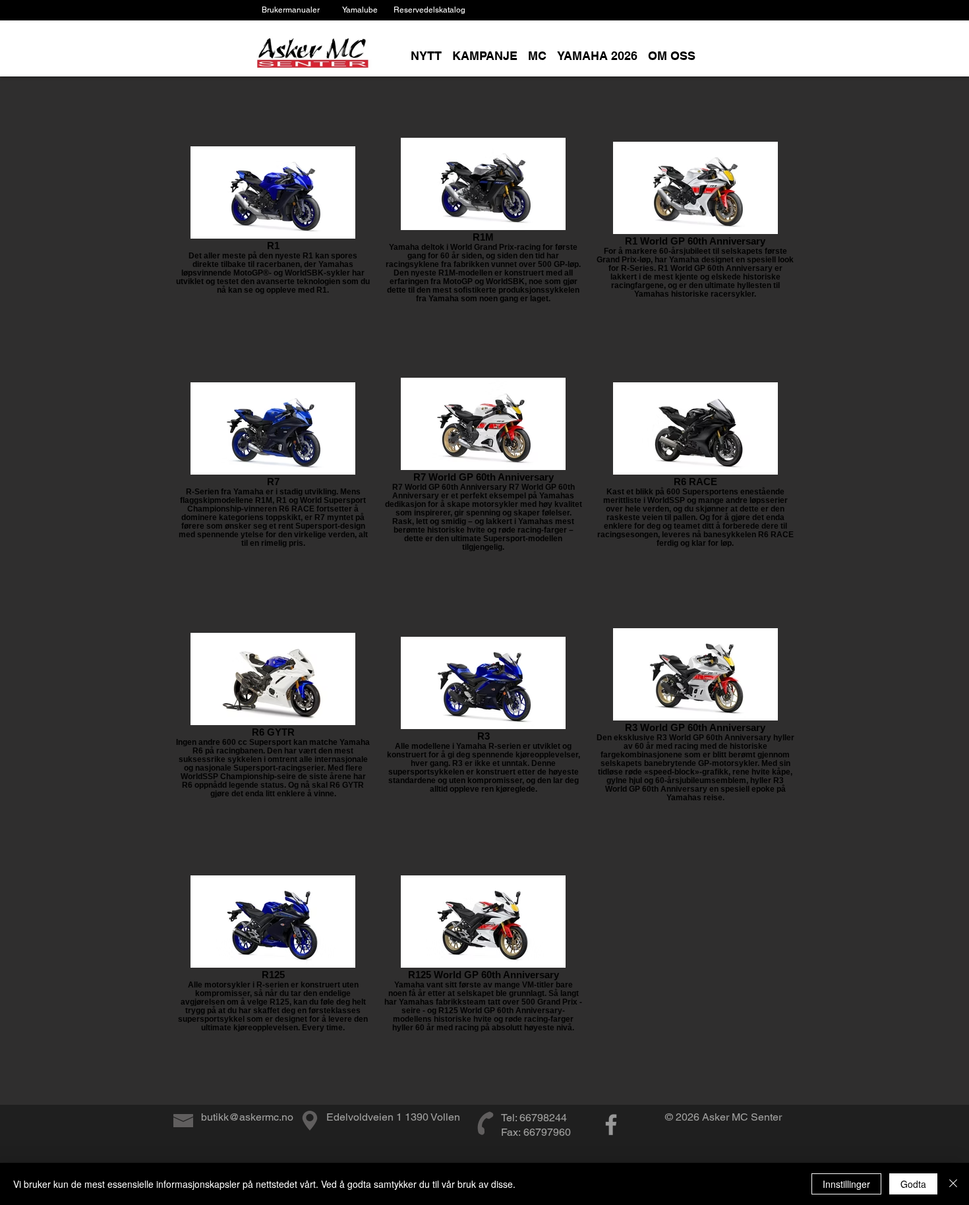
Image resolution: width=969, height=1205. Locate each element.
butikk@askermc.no (247, 1117)
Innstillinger (846, 1183)
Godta (913, 1183)
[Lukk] (953, 1183)
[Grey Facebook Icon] (611, 1124)
